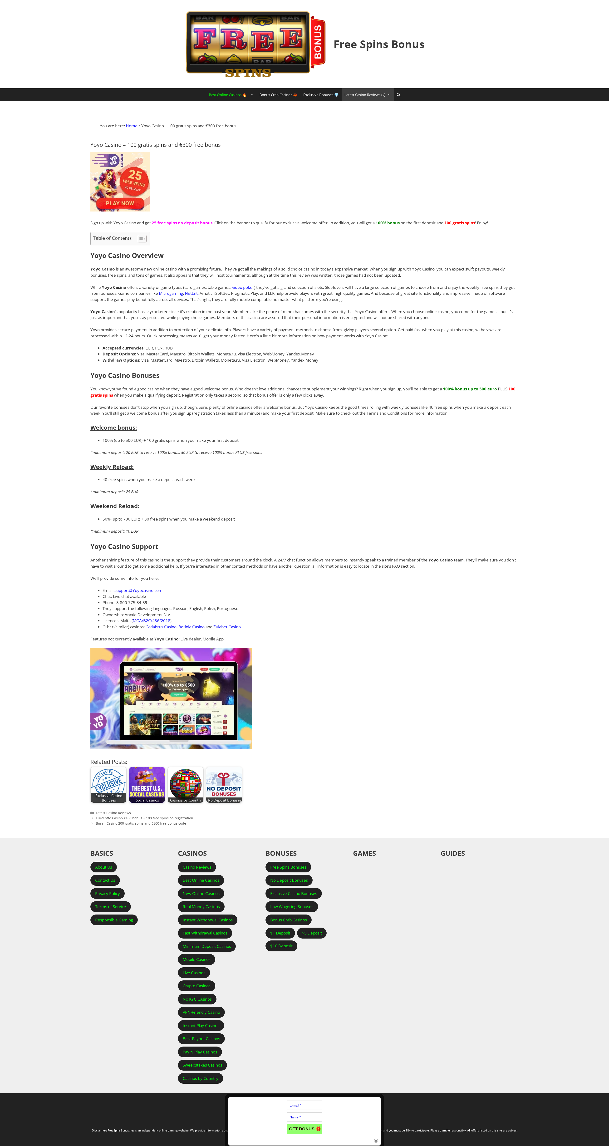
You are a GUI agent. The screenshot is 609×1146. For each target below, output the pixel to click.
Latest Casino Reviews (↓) (364, 94)
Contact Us (105, 880)
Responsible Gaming (114, 920)
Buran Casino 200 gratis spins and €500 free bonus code (141, 823)
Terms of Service (110, 906)
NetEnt (191, 293)
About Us (103, 867)
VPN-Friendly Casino (201, 1012)
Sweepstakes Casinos (202, 1065)
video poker (243, 287)
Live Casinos (194, 972)
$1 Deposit (280, 933)
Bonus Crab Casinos (288, 920)
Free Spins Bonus (379, 44)
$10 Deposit (281, 946)
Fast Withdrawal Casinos (205, 933)
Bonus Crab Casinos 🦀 (279, 94)
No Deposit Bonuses (289, 880)
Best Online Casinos (201, 880)
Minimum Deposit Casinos (207, 946)
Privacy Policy (107, 893)
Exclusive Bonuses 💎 (321, 94)
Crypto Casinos (197, 986)
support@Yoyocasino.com (138, 590)
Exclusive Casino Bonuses (293, 893)
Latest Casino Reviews (113, 813)
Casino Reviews (197, 867)
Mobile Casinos (197, 959)
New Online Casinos (201, 893)
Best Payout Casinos (201, 1038)
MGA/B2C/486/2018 (151, 620)
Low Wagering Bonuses (291, 906)
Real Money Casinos (201, 906)
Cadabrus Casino (161, 627)
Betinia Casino (191, 627)
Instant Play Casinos (201, 1025)
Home (132, 125)
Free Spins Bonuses (288, 867)
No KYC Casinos (197, 999)
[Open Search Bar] (398, 94)
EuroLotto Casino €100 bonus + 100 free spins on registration (144, 818)
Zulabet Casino (227, 627)
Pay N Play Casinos (200, 1052)
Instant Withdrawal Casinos (208, 920)
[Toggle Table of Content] (139, 239)
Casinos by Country (200, 1078)
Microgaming (171, 293)
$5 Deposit (312, 933)
